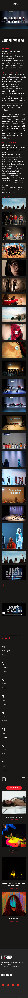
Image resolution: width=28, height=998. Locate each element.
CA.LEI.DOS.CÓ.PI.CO (14, 850)
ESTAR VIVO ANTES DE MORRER (14, 817)
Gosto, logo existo (14, 919)
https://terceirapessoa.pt (10, 966)
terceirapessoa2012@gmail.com (12, 962)
